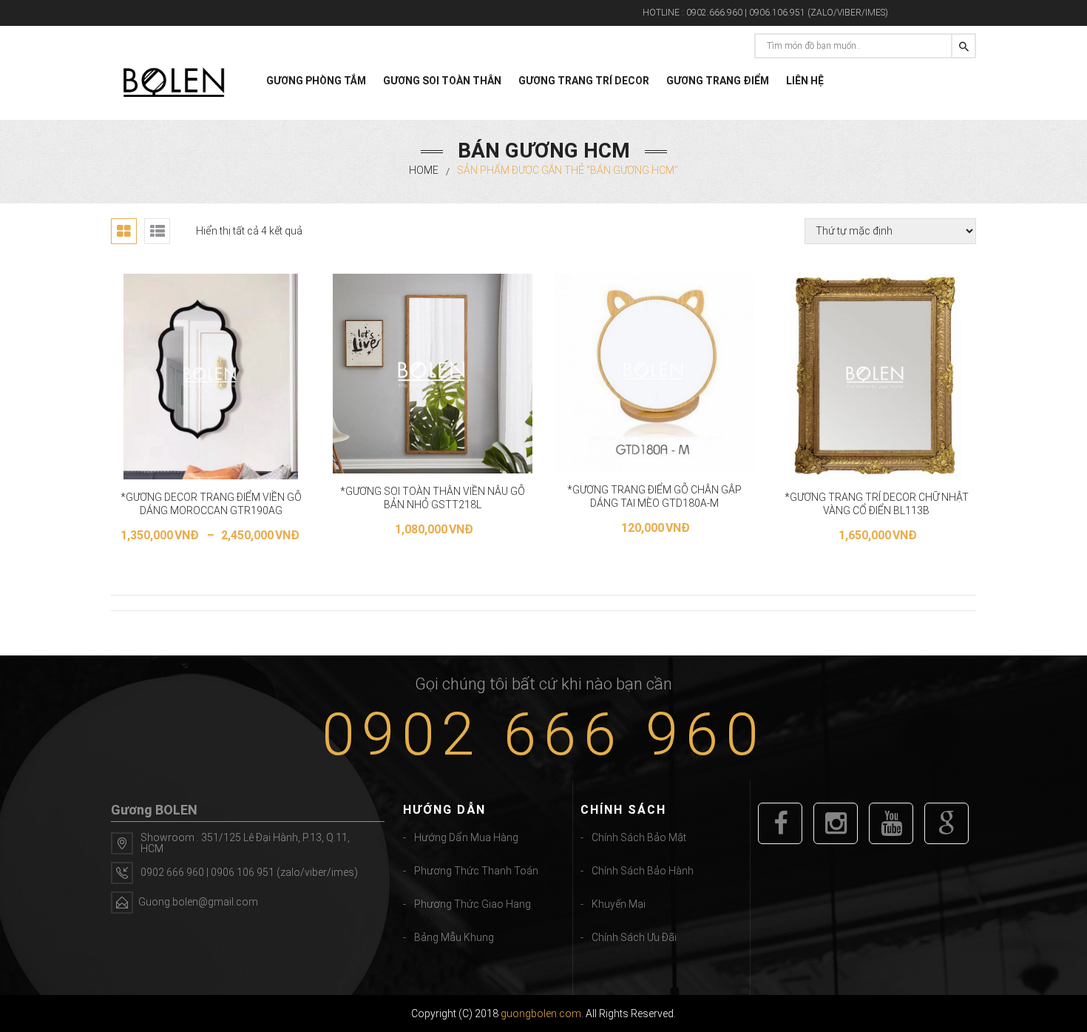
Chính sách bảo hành (643, 871)
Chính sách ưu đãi (634, 937)
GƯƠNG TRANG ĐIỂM (717, 81)
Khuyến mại (619, 904)
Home (423, 170)
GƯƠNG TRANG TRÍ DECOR (583, 81)
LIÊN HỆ (805, 81)
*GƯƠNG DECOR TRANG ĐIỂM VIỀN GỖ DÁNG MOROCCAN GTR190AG (211, 503)
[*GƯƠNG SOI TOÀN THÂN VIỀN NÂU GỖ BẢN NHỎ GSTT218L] (432, 373)
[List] (157, 231)
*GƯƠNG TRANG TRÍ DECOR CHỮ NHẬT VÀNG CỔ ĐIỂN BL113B (877, 503)
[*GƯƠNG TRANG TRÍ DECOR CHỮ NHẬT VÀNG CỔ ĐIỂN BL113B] (875, 376)
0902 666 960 (543, 734)
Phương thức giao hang (472, 904)
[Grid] (124, 231)
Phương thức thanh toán (476, 871)
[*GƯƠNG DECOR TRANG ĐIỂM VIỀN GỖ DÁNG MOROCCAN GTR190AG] (211, 376)
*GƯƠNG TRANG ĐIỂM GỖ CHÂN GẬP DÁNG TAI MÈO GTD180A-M (654, 496)
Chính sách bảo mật (639, 837)
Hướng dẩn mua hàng (466, 837)
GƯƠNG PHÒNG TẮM (316, 81)
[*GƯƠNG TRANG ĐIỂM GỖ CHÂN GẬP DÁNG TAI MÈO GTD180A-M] (654, 373)
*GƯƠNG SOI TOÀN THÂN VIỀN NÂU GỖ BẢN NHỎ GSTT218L (432, 497)
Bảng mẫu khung (454, 937)
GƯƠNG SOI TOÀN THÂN (442, 81)
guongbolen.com (541, 1013)
